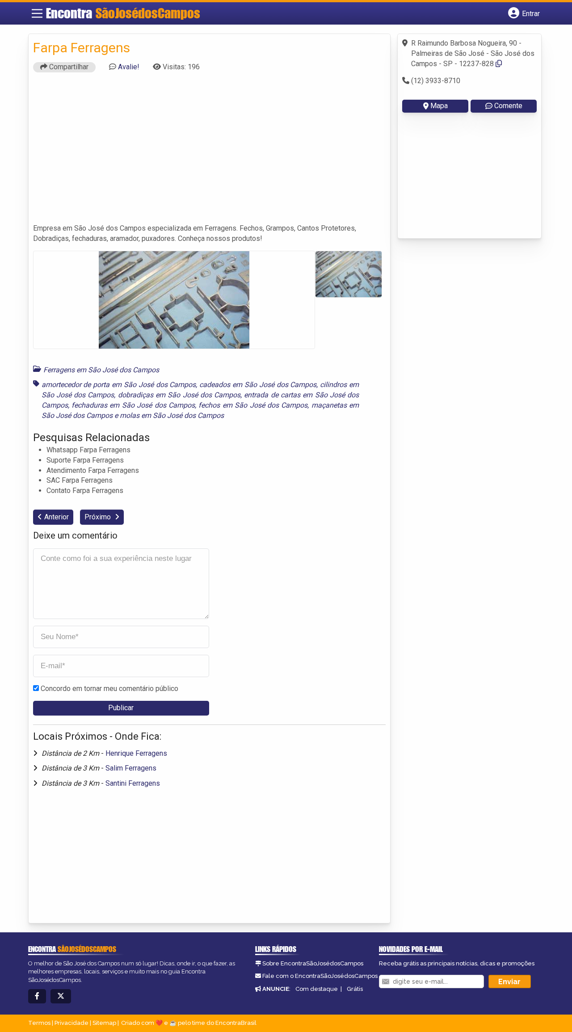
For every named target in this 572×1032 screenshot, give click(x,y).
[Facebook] (37, 996)
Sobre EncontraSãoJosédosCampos (312, 963)
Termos (39, 1022)
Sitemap (104, 1022)
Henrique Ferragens (136, 753)
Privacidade (71, 1022)
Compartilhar (67, 67)
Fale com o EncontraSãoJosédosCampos (320, 976)
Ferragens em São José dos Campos (101, 370)
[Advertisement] (209, 152)
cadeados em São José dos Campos (257, 384)
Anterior (56, 517)
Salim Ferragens (130, 768)
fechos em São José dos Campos (252, 405)
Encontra (123, 13)
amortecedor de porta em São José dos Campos (119, 384)
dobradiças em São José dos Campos (179, 395)
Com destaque (316, 989)
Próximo (98, 517)
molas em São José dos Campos (172, 415)
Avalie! (128, 67)
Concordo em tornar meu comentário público (109, 688)
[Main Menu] (37, 13)
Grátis (355, 989)
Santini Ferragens (132, 783)
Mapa (439, 105)
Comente (508, 105)
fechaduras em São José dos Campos (133, 405)
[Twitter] (60, 996)
